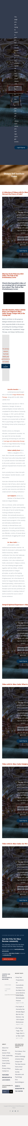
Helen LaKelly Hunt (14, 450)
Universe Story (19, 1059)
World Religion (19, 1082)
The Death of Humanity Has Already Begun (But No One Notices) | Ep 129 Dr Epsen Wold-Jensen (20, 1014)
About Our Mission (5, 1049)
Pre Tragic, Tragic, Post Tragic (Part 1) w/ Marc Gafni (20, 1032)
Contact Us (5, 1071)
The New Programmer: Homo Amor (20, 1065)
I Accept (6, 366)
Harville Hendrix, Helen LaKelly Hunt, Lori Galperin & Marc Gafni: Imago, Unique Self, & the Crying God (13, 312)
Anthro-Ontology (20, 1056)
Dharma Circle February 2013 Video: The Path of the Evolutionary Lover (12, 275)
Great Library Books (6, 1064)
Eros (16, 1079)
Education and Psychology (19, 1076)
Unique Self (18, 1061)
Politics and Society (18, 1070)
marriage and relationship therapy (14, 441)
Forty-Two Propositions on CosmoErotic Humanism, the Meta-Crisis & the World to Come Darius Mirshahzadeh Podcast (20, 989)
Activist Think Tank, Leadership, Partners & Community (7, 1056)
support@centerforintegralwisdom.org (9, 994)
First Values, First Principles (20, 1052)
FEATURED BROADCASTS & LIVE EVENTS (7, 1077)
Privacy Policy (6, 1068)
